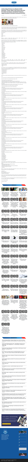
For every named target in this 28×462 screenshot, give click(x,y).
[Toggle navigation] (14, 5)
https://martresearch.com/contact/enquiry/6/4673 (7, 169)
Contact (12, 460)
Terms (2, 460)
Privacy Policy (5, 460)
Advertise (9, 460)
